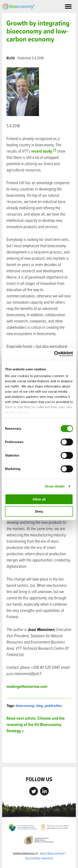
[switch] (67, 442)
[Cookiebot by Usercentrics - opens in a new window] (55, 354)
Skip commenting (39, 753)
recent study (41, 151)
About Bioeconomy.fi (52, 853)
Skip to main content (17, 14)
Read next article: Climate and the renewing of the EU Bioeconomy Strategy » (35, 724)
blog (39, 705)
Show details (55, 486)
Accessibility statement (39, 858)
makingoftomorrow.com (26, 686)
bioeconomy (25, 705)
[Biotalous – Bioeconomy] (18, 6)
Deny (39, 511)
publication (53, 705)
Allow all (39, 499)
